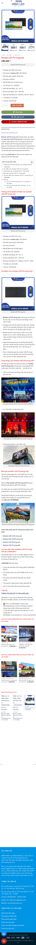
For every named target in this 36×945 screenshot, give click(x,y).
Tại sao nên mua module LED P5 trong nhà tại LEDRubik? (18, 176)
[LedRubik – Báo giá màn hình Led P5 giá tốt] (27, 634)
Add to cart (17, 105)
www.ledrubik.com (16, 615)
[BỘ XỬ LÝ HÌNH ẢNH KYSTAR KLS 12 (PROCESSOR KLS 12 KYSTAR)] (6, 703)
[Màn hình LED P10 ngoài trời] (9, 669)
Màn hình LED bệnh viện (7, 644)
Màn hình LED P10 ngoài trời (9, 680)
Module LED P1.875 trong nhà (13, 539)
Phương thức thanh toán (9, 916)
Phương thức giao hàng (8, 919)
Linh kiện (9, 55)
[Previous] (4, 26)
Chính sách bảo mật (7, 928)
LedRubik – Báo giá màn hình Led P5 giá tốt (25, 645)
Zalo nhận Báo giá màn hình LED (18, 935)
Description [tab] (5, 129)
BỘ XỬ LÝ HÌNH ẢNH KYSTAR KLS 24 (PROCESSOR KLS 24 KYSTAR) (17, 717)
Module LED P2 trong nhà (12, 542)
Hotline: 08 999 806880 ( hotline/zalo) (16, 604)
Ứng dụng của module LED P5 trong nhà (16, 171)
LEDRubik (11, 154)
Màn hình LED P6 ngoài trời (26, 680)
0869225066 (21, 897)
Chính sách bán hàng (8, 913)
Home (3, 55)
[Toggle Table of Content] (31, 162)
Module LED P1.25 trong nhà (12, 536)
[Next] (31, 26)
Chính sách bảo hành (8, 922)
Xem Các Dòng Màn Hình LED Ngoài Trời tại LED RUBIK (18, 186)
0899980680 (11, 897)
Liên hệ (6, 179)
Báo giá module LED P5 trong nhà (14, 173)
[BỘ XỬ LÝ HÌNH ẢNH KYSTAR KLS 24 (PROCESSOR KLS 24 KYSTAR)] (18, 703)
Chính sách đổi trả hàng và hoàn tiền (12, 925)
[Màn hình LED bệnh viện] (9, 634)
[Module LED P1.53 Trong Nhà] (30, 700)
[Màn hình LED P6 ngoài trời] (27, 669)
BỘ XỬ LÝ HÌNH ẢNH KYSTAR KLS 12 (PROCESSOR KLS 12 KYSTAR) (6, 717)
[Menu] (2, 3)
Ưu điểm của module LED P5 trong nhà (16, 169)
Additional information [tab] (9, 132)
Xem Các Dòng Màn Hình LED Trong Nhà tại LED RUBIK (18, 182)
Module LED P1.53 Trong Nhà (30, 708)
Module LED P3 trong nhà (12, 545)
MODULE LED (17, 55)
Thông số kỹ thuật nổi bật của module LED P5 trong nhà (18, 166)
